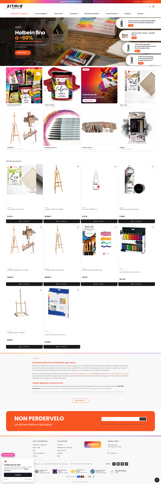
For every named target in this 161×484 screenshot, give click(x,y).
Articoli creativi (111, 14)
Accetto (18, 475)
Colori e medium (41, 14)
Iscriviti (143, 419)
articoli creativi (124, 373)
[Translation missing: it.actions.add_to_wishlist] (40, 166)
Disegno (128, 14)
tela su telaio (44, 392)
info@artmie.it (113, 453)
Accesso (137, 1)
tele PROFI (93, 394)
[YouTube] (122, 464)
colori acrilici (89, 373)
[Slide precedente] (9, 185)
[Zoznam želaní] (149, 6)
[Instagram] (118, 464)
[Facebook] (114, 464)
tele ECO (56, 394)
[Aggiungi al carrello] (24, 221)
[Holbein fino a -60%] (17, 57)
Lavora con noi (61, 450)
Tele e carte (58, 14)
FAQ (34, 450)
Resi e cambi (36, 447)
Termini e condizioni (39, 453)
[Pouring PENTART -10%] (35, 57)
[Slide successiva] (40, 185)
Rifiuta (5, 479)
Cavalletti (73, 14)
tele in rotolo (78, 396)
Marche (140, 14)
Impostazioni (28, 479)
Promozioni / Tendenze (19, 14)
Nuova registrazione (148, 1)
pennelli (105, 373)
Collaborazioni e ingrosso (64, 447)
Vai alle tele (22, 52)
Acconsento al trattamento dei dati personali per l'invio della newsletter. (122, 424)
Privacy (35, 456)
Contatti (59, 453)
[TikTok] (126, 464)
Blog (58, 456)
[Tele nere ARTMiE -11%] (29, 57)
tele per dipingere (78, 373)
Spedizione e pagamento (40, 444)
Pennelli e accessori (92, 14)
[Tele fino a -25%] (80, 41)
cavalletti (112, 373)
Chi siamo (60, 444)
